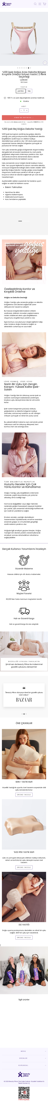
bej (29, 91)
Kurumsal (23, 1065)
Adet (24, 106)
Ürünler (23, 1058)
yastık (24, 87)
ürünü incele (24, 795)
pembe (21, 91)
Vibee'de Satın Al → (24, 117)
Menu (23, 1051)
